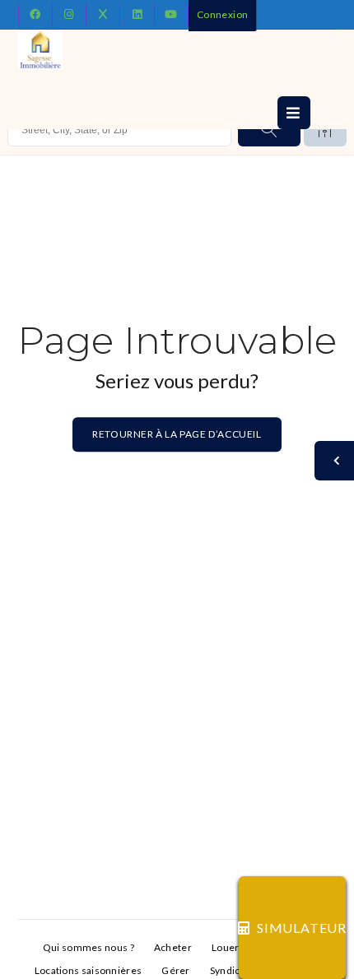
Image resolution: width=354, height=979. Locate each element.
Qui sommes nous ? (88, 947)
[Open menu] (293, 112)
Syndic (225, 970)
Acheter (173, 947)
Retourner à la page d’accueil (176, 434)
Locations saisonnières (88, 970)
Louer (226, 947)
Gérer (175, 970)
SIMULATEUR (301, 927)
